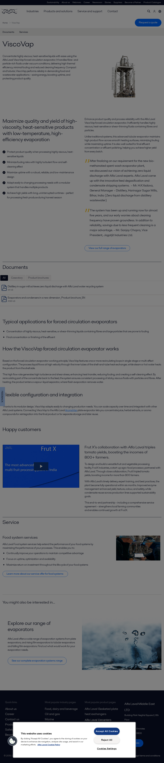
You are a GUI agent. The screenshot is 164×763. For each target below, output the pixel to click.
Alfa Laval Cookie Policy (48, 744)
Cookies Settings (107, 748)
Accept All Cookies (107, 731)
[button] (12, 741)
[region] (74, 740)
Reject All (106, 739)
